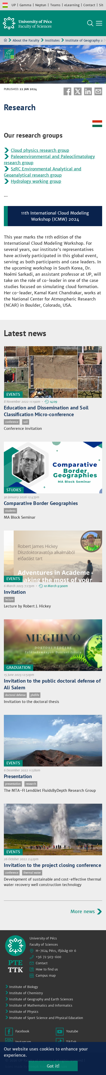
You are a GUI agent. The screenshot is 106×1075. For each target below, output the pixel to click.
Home (5, 40)
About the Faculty (26, 40)
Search (90, 23)
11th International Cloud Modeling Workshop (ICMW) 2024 (55, 216)
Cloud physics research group (40, 150)
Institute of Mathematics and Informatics (40, 1005)
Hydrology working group (36, 181)
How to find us (47, 969)
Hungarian (5, 5)
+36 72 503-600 (48, 957)
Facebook (67, 91)
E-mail (98, 91)
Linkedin (88, 91)
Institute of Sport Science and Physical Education (46, 1018)
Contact (89, 5)
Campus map (46, 975)
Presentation (18, 776)
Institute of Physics (23, 1012)
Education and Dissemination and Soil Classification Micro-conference (46, 411)
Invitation (15, 592)
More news (82, 911)
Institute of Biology (23, 987)
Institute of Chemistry (26, 993)
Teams (55, 5)
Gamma (25, 5)
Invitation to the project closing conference (52, 865)
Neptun (40, 5)
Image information (100, 51)
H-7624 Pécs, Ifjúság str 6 (56, 951)
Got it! (53, 1066)
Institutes (52, 40)
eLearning (72, 5)
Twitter (78, 91)
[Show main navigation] (99, 23)
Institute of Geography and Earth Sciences (41, 999)
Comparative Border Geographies (41, 503)
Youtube (72, 1031)
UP (14, 5)
